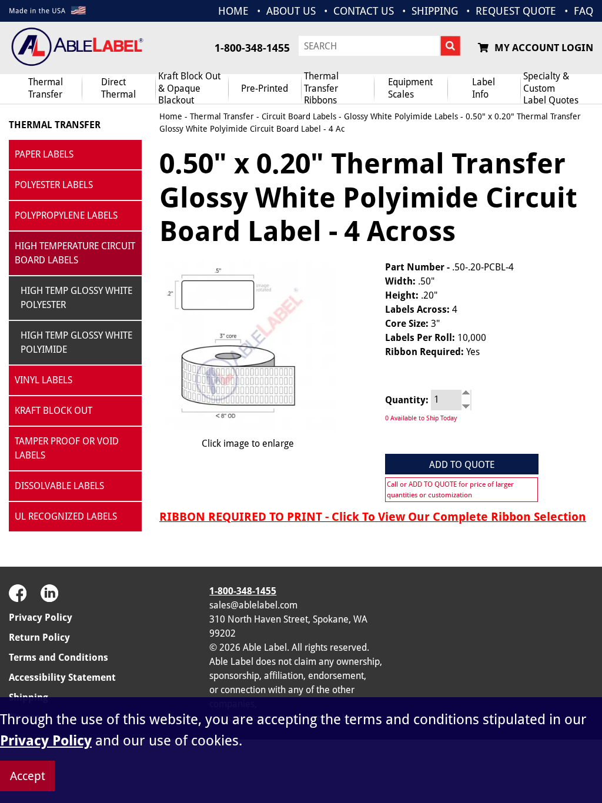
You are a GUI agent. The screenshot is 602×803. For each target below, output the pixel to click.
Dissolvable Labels (59, 485)
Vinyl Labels (43, 380)
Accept (27, 776)
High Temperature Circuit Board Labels (75, 253)
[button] (563, 611)
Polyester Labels (54, 184)
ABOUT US (291, 11)
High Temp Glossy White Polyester (76, 297)
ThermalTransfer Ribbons (321, 88)
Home (170, 116)
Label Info (483, 88)
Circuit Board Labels (299, 116)
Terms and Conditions (58, 657)
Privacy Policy (40, 617)
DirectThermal (118, 88)
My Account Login (543, 47)
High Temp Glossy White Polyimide (76, 342)
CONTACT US (363, 11)
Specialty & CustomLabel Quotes (550, 88)
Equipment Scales (410, 88)
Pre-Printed (264, 88)
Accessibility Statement (62, 677)
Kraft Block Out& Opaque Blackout (189, 88)
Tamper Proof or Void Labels (67, 448)
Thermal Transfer (45, 88)
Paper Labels (44, 154)
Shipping (435, 11)
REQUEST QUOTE (516, 11)
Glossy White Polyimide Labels (401, 116)
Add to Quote (461, 464)
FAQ (583, 11)
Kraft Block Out (53, 410)
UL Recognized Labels (66, 516)
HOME (233, 11)
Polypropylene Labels (66, 215)
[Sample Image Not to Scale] (247, 345)
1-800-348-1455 (252, 48)
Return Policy (39, 637)
